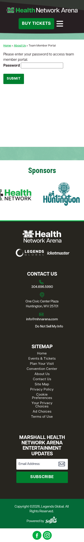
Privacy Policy (42, 389)
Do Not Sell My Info (49, 326)
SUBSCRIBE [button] (42, 477)
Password (11, 65)
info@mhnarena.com (42, 319)
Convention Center (42, 369)
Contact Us (42, 379)
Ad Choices (42, 411)
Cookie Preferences (42, 396)
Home (7, 45)
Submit (14, 78)
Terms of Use (42, 417)
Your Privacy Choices (42, 405)
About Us (20, 45)
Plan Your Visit (42, 364)
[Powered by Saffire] (51, 519)
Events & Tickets (42, 359)
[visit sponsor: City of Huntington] (57, 194)
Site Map (42, 384)
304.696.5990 (42, 287)
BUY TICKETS (36, 24)
